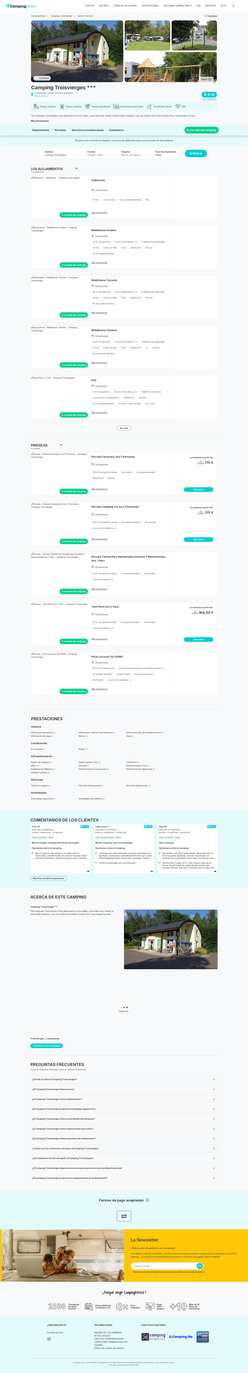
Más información (40, 121)
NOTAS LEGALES (102, 1336)
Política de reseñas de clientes (109, 1348)
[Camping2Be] (181, 1337)
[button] (239, 5)
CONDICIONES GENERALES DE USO (111, 1342)
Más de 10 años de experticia (194, 1306)
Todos (158, 155)
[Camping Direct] (21, 5)
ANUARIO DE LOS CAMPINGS (108, 1332)
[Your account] (233, 5)
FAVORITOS (210, 5)
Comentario (116, 130)
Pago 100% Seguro (160, 1306)
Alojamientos (40, 130)
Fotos (204, 79)
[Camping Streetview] (154, 1337)
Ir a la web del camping (201, 130)
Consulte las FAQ (55, 1332)
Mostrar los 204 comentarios (48, 878)
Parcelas (60, 130)
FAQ (198, 5)
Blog (223, 5)
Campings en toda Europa (73, 1306)
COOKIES (98, 1345)
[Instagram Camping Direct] (49, 1339)
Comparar (44, 78)
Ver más (124, 428)
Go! (200, 1266)
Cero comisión (135, 1306)
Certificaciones (150, 5)
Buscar (197, 153)
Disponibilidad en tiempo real (103, 1306)
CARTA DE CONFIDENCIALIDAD (108, 1339)
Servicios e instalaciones (87, 130)
